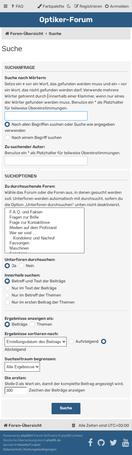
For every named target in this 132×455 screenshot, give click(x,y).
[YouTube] (126, 442)
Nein (29, 265)
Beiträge (19, 324)
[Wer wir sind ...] (44, 233)
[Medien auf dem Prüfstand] (44, 228)
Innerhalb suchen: (22, 275)
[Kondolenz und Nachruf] (44, 238)
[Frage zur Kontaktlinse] (44, 222)
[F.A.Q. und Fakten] (44, 212)
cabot (36, 445)
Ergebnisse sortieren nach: (31, 333)
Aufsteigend (87, 341)
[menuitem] (16, 6)
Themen (44, 324)
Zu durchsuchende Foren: (30, 186)
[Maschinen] (44, 248)
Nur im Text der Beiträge (33, 288)
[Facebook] (91, 442)
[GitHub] (101, 442)
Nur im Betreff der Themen (36, 295)
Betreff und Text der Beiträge (38, 281)
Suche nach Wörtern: (25, 77)
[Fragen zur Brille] (44, 217)
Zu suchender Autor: (25, 146)
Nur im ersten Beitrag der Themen (43, 302)
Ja (13, 265)
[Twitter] (113, 442)
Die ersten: (15, 378)
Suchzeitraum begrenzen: (30, 359)
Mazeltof (23, 445)
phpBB (26, 436)
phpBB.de (53, 440)
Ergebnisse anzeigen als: (29, 318)
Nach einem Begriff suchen (36, 137)
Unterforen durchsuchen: (30, 259)
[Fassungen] (44, 243)
